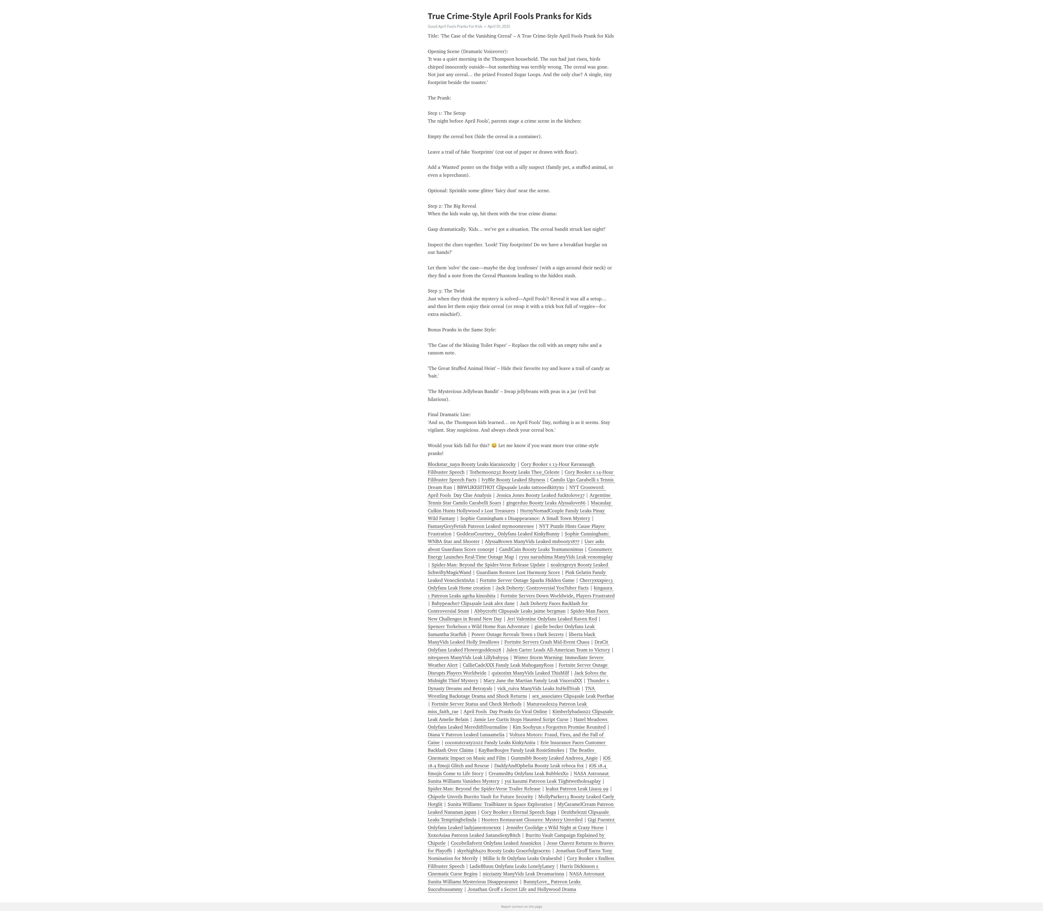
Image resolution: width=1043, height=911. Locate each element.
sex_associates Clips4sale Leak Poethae (573, 696)
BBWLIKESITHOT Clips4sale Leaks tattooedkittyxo (510, 487)
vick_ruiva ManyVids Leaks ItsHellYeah (538, 688)
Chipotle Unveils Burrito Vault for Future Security (480, 797)
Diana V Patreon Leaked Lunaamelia (466, 735)
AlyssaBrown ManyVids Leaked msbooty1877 (532, 541)
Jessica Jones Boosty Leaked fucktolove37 (541, 495)
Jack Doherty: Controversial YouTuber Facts (542, 588)
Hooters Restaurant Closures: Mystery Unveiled (532, 820)
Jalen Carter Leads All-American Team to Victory (558, 650)
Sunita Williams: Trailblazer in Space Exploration (500, 804)
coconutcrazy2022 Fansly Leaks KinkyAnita (490, 742)
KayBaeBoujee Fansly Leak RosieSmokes (521, 750)
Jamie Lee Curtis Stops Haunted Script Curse (521, 719)
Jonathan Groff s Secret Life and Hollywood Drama (522, 889)
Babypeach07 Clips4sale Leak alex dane (473, 603)
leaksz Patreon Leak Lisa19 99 (577, 789)
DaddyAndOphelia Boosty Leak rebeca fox (539, 766)
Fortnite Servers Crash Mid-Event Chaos (546, 642)
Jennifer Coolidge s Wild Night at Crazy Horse (555, 828)
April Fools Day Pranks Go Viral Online (505, 712)
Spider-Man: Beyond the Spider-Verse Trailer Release (484, 789)
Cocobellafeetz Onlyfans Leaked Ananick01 (496, 843)
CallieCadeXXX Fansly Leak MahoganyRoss (508, 665)
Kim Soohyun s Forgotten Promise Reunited (559, 727)
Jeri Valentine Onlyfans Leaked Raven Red (552, 619)
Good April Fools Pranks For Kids (455, 26)
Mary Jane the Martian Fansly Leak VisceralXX (532, 681)
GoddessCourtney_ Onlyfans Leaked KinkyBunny (508, 534)
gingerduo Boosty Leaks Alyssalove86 (546, 503)
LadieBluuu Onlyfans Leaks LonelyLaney (512, 866)
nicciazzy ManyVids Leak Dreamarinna (523, 874)
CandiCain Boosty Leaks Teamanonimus (541, 549)
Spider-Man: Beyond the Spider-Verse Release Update (488, 565)
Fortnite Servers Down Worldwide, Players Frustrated (558, 596)
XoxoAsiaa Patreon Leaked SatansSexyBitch (474, 835)
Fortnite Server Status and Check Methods (477, 704)
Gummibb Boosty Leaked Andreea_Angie (554, 758)
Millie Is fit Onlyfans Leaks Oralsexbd (522, 858)
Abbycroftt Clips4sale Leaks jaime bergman (520, 611)
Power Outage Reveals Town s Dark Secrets (518, 634)
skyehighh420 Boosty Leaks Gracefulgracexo (504, 851)
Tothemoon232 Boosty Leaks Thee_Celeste (515, 472)
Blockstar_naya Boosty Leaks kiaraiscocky (472, 464)
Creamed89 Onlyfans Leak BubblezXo (528, 773)
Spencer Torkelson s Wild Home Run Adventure (478, 626)
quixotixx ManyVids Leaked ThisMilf (530, 673)
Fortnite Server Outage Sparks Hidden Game (527, 580)
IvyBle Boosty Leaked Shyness (513, 480)
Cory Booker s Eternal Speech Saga (518, 812)
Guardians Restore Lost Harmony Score (518, 572)
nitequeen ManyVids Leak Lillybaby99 (468, 657)
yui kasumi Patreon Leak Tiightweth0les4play (553, 781)
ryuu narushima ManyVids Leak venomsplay (566, 557)
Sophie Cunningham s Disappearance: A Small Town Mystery (525, 518)
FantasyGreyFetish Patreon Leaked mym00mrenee (481, 526)
